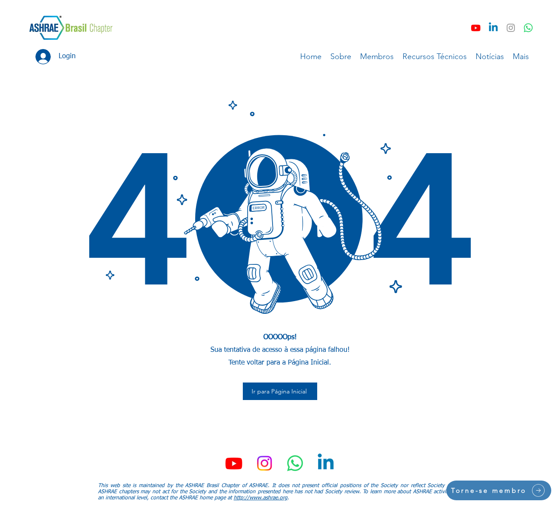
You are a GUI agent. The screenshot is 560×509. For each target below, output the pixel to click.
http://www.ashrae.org (260, 498)
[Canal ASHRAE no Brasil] (528, 27)
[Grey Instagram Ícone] (510, 27)
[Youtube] (475, 27)
